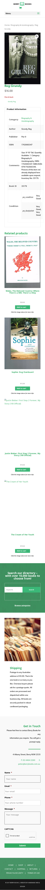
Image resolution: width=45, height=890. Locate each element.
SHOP (20, 865)
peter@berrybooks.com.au (29, 764)
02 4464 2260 (29, 760)
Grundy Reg (12, 102)
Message (9, 809)
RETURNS (33, 869)
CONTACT (9, 869)
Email (8, 786)
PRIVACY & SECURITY (14, 873)
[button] (37, 36)
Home (7, 25)
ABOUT (30, 865)
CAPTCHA (9, 829)
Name (8, 772)
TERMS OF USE (33, 873)
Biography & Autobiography (22, 25)
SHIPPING (21, 869)
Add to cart (21, 307)
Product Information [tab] (16, 109)
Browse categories (22, 605)
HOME (11, 865)
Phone (8, 797)
